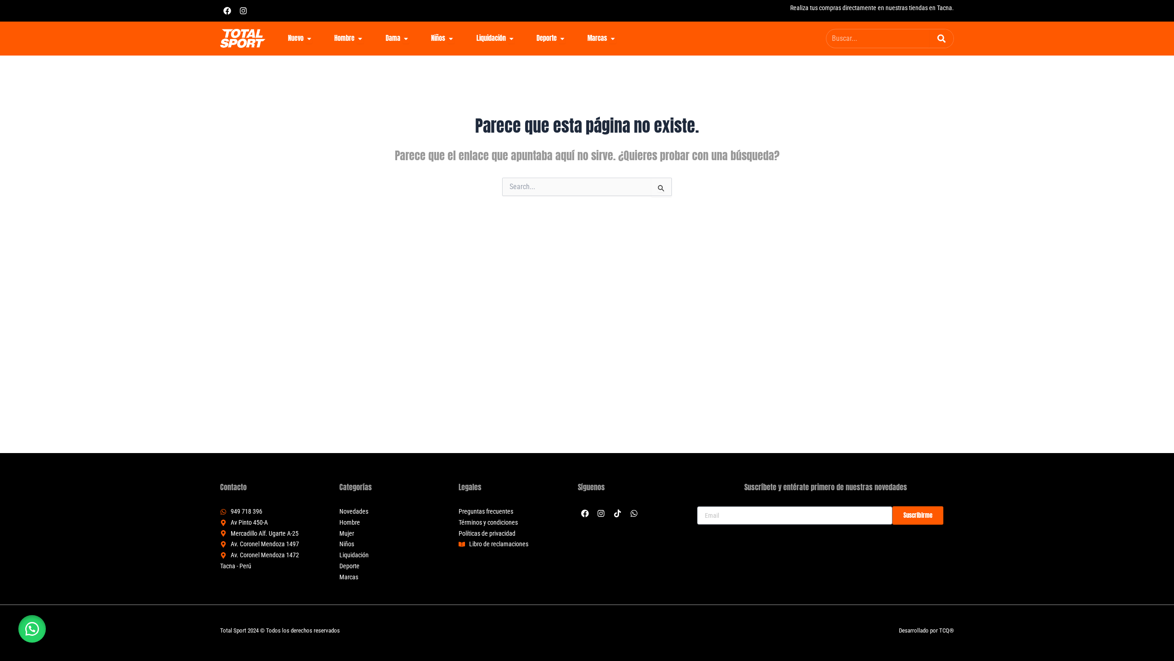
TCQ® (946, 630)
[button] (32, 629)
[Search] (941, 38)
